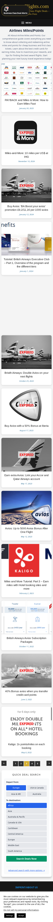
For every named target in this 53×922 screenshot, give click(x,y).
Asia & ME (16, 794)
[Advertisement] (26, 305)
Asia (10, 811)
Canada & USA (14, 822)
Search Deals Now (26, 858)
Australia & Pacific (16, 816)
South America (15, 851)
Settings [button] (9, 915)
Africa (10, 805)
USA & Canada (37, 787)
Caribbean (13, 828)
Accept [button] (21, 915)
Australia (37, 794)
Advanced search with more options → (26, 870)
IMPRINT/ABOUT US (26, 887)
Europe (16, 787)
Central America (15, 834)
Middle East (13, 845)
